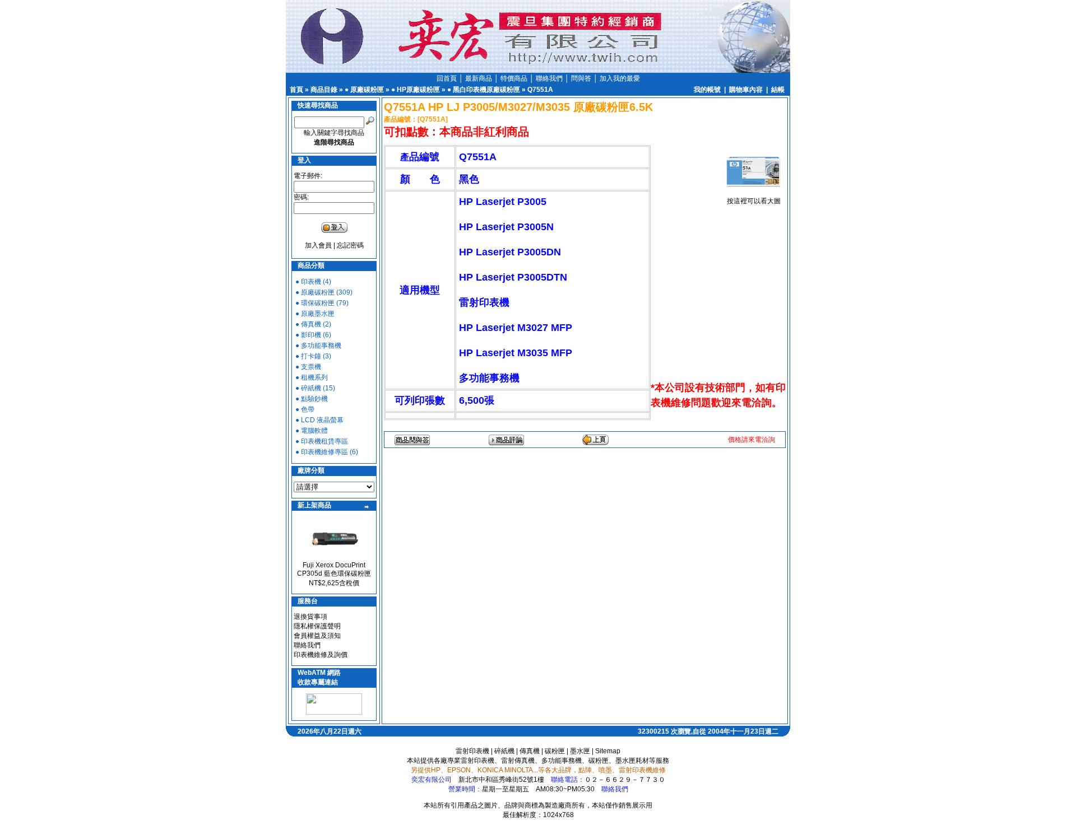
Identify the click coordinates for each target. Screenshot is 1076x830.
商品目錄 (323, 90)
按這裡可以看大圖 (754, 201)
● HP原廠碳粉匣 (415, 90)
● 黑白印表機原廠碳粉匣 (483, 90)
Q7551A (540, 90)
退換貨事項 (310, 617)
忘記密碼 (350, 245)
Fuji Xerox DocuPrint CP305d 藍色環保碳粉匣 (334, 569)
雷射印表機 (472, 751)
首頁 (296, 90)
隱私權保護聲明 (317, 626)
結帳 (778, 90)
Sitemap (607, 751)
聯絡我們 (307, 645)
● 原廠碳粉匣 (364, 90)
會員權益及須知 (317, 636)
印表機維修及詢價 (320, 655)
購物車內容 (746, 90)
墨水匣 (580, 751)
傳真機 (530, 751)
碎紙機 (504, 751)
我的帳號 (707, 90)
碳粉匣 (555, 751)
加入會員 (318, 245)
